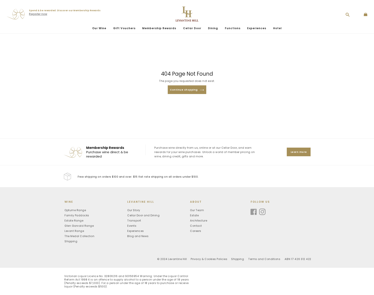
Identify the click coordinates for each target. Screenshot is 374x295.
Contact (196, 226)
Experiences (256, 28)
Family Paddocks (76, 215)
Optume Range (75, 210)
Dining (213, 28)
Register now (38, 14)
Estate (194, 215)
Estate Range (73, 220)
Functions (232, 28)
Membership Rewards (159, 28)
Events (131, 226)
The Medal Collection (79, 236)
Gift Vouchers (124, 28)
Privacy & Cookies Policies (209, 259)
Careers (195, 231)
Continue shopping (184, 89)
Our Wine (99, 28)
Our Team (197, 210)
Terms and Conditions (264, 259)
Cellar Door (192, 28)
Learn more (299, 152)
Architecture (198, 220)
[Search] (348, 15)
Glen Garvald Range (79, 226)
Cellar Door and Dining (143, 215)
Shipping (70, 241)
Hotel (277, 28)
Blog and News (138, 236)
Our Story (133, 210)
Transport (134, 220)
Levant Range (74, 231)
